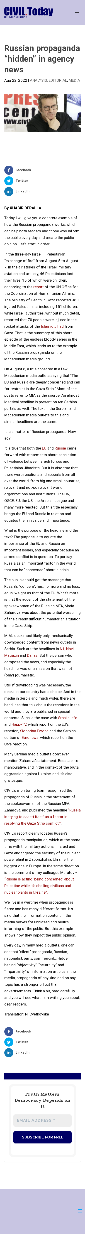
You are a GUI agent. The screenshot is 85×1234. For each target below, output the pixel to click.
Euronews (30, 737)
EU (44, 448)
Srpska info (67, 717)
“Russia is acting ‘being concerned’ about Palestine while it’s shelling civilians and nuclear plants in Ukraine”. (39, 886)
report (38, 287)
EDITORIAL (58, 80)
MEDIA (74, 80)
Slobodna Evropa (34, 731)
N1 (62, 648)
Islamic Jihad (52, 326)
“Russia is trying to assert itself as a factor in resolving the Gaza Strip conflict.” (42, 817)
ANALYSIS (38, 80)
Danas (32, 655)
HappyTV (19, 724)
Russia (60, 448)
